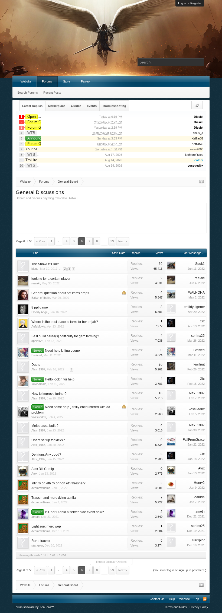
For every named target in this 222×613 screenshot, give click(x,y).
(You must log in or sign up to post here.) (179, 570)
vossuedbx (38, 417)
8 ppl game (39, 307)
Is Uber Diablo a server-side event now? (74, 512)
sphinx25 (37, 340)
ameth (35, 516)
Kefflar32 (197, 138)
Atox (34, 473)
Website (26, 81)
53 (112, 241)
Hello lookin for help (59, 379)
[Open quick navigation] (201, 181)
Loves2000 (196, 149)
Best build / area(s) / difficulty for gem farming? (65, 336)
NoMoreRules (194, 154)
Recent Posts (52, 92)
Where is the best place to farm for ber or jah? (64, 322)
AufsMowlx (38, 326)
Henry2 (199, 483)
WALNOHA (196, 292)
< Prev (40, 241)
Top (196, 599)
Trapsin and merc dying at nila (53, 498)
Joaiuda (199, 497)
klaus (34, 268)
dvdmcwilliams (40, 488)
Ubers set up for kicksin (48, 440)
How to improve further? (49, 394)
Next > (122, 241)
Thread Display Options (111, 561)
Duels (35, 365)
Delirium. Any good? (46, 454)
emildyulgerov (194, 307)
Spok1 (200, 264)
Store (66, 81)
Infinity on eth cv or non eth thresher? (58, 483)
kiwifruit (199, 364)
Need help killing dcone (62, 350)
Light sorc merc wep (46, 526)
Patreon (86, 81)
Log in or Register (189, 3)
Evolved (36, 355)
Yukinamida (38, 384)
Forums (47, 81)
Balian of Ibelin (40, 297)
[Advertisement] (116, 217)
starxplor (37, 545)
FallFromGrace (194, 440)
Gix (202, 321)
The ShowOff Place (45, 264)
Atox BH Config (42, 469)
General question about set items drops (60, 293)
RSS (205, 599)
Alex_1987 (38, 369)
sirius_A (198, 133)
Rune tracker (40, 541)
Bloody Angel (39, 312)
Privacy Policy (199, 607)
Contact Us (157, 599)
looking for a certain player (50, 279)
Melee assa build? (44, 426)
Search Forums (27, 92)
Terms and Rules (175, 607)
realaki (35, 283)
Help (172, 599)
